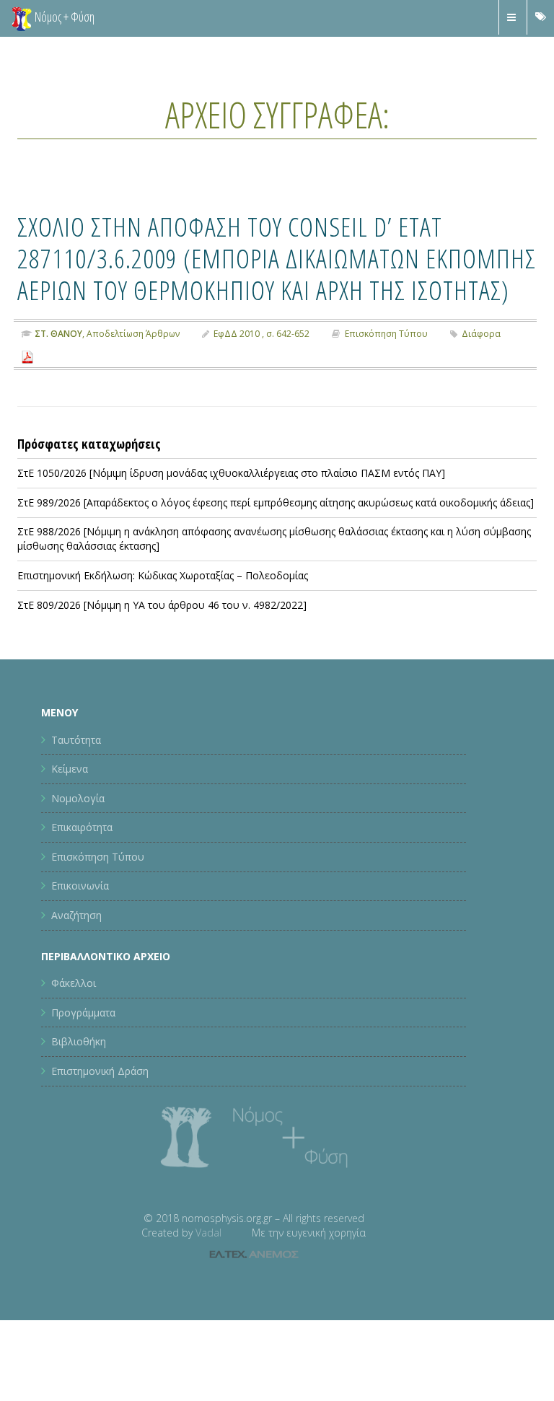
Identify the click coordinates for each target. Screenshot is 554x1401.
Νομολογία (78, 798)
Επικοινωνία (80, 885)
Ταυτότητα (76, 740)
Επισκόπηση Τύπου (386, 334)
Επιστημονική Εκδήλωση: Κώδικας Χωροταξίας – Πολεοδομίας (162, 575)
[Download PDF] (27, 356)
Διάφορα (481, 334)
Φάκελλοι (73, 983)
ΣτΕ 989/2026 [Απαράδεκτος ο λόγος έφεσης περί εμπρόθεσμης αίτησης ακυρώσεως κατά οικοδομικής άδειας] (275, 502)
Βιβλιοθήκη (78, 1041)
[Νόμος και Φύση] (21, 18)
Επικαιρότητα (82, 827)
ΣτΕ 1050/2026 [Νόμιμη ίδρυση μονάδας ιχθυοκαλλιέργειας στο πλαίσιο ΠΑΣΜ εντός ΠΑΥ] (231, 473)
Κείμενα (69, 769)
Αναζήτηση (76, 915)
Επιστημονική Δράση (100, 1071)
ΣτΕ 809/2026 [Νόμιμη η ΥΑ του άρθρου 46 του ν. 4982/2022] (162, 605)
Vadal (208, 1232)
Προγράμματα (83, 1012)
